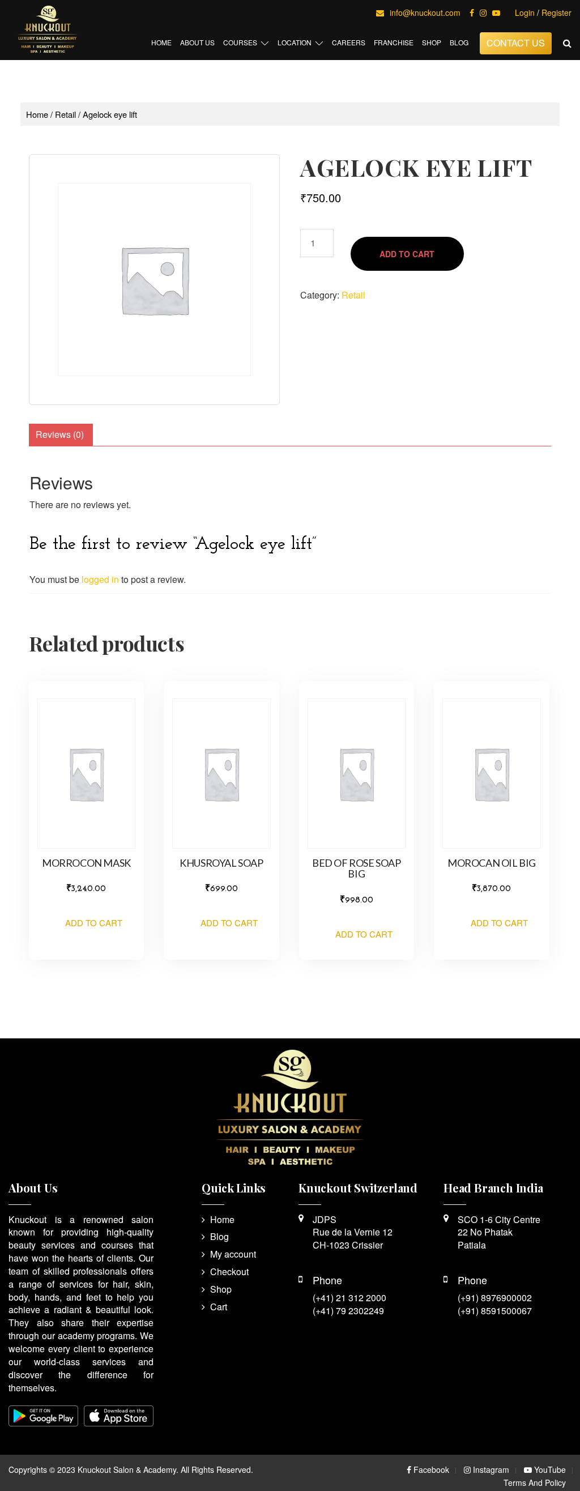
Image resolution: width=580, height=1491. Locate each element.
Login (525, 12)
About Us (197, 42)
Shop (431, 42)
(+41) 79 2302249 (348, 1310)
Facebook (430, 1469)
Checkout (229, 1271)
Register (556, 12)
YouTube (549, 1469)
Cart (218, 1306)
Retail (65, 114)
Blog (459, 42)
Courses (240, 42)
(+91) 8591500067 (495, 1310)
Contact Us (516, 42)
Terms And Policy (535, 1482)
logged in (100, 579)
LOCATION (295, 42)
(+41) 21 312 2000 (349, 1297)
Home (161, 42)
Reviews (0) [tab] (60, 434)
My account (233, 1253)
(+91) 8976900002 (495, 1297)
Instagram (490, 1469)
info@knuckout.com (425, 12)
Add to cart (406, 253)
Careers (348, 42)
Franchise (393, 42)
